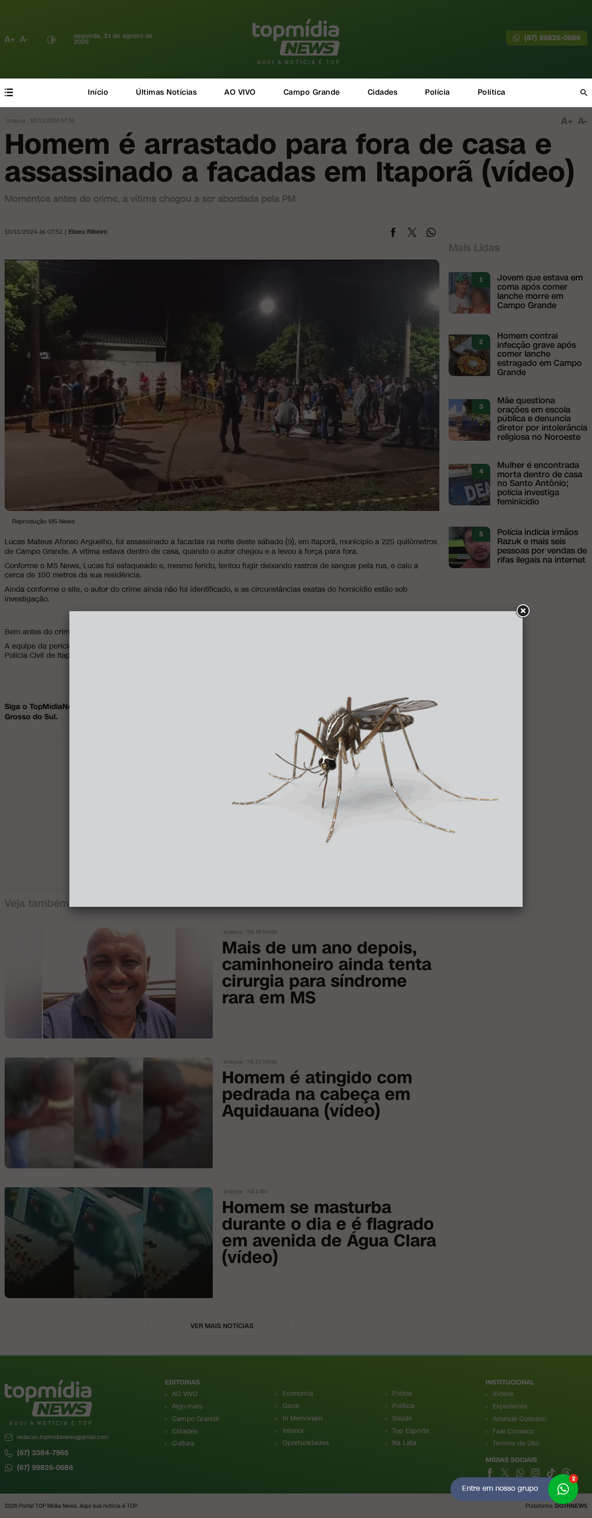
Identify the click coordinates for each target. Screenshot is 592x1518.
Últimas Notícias (166, 92)
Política (492, 92)
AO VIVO (240, 92)
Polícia (437, 92)
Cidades (383, 92)
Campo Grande (312, 92)
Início (98, 92)
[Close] (522, 611)
